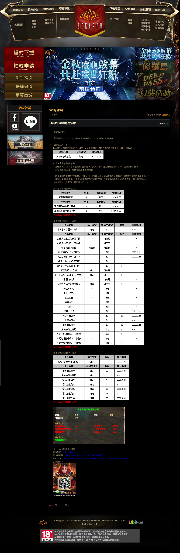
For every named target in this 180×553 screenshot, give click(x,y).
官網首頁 (18, 10)
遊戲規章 (159, 28)
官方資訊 (155, 115)
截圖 (130, 20)
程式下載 (114, 19)
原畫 (130, 23)
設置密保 (145, 23)
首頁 (147, 115)
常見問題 (159, 24)
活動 (34, 24)
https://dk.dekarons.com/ (74, 452)
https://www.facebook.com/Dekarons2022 (85, 455)
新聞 (34, 20)
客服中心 (160, 10)
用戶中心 (145, 20)
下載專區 (115, 8)
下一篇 (64, 505)
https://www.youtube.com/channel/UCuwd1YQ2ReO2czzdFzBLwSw (96, 458)
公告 (34, 27)
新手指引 (49, 20)
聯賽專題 (64, 8)
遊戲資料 (48, 9)
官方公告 (33, 9)
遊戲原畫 (130, 9)
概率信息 (49, 23)
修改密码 (145, 29)
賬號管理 (145, 9)
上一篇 (54, 505)
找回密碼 (145, 26)
